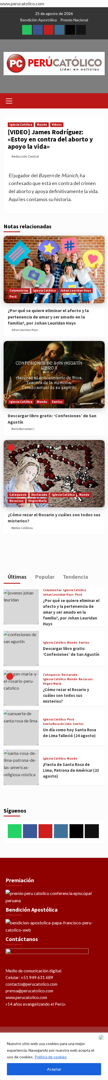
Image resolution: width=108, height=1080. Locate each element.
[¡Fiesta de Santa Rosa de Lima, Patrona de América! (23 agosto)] (21, 767)
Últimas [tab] (17, 576)
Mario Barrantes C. (23, 429)
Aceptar (54, 1069)
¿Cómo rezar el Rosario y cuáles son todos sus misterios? (66, 695)
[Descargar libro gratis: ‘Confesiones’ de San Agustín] (54, 374)
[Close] (102, 1037)
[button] (9, 100)
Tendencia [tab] (75, 576)
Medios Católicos (22, 528)
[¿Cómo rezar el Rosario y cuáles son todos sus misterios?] (54, 473)
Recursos (16, 501)
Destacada (39, 495)
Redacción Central (25, 156)
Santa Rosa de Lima (57, 723)
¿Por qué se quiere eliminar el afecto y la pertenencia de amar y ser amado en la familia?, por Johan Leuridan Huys (48, 317)
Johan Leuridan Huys (75, 290)
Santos (57, 402)
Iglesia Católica (20, 125)
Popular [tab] (44, 576)
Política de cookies (51, 1056)
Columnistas (18, 290)
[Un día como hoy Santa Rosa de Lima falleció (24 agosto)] (21, 727)
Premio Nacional (74, 19)
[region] (54, 1056)
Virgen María (37, 501)
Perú (13, 297)
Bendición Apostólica (38, 19)
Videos (57, 125)
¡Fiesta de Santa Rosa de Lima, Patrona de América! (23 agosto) (71, 770)
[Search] (98, 100)
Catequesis (18, 495)
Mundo (42, 125)
